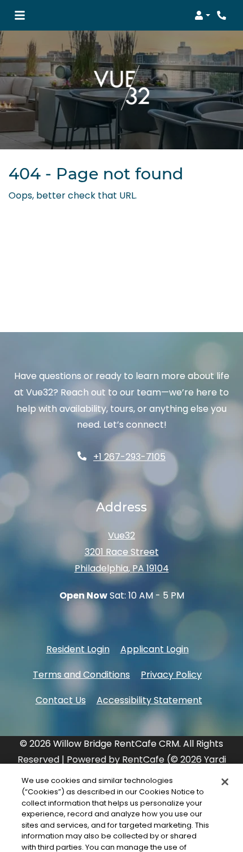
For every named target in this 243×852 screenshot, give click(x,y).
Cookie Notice (157, 821)
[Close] (224, 745)
